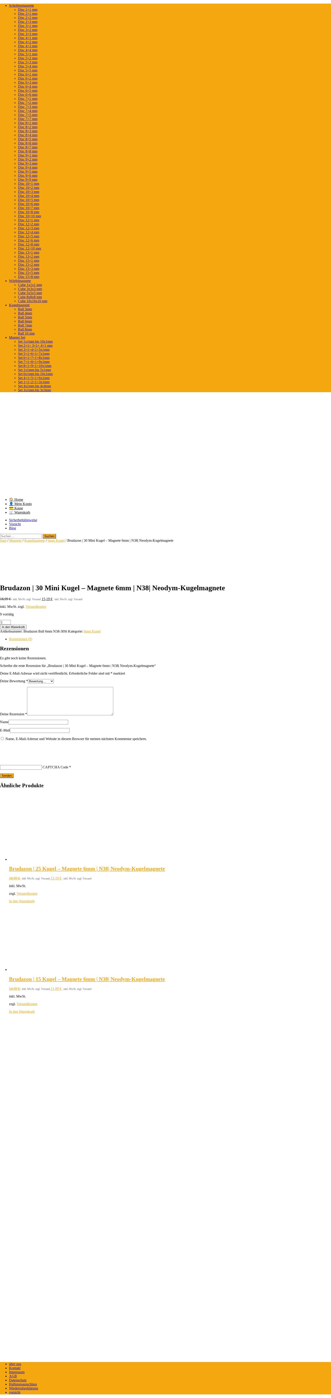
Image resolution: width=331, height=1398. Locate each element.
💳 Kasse (16, 508)
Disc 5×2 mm (27, 58)
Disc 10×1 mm (28, 184)
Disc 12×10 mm (29, 248)
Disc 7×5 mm (27, 115)
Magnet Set (17, 337)
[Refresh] (33, 749)
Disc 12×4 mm (28, 232)
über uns (15, 1364)
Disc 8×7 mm (27, 147)
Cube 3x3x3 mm (30, 289)
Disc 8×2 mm (27, 127)
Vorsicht (15, 524)
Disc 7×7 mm (27, 119)
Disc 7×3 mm (27, 107)
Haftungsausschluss (23, 1384)
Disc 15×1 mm (28, 260)
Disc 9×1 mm (27, 155)
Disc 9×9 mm (27, 179)
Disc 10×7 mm (28, 208)
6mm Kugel (56, 540)
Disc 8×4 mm (27, 135)
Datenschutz (18, 1380)
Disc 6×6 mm (27, 94)
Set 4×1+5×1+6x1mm (34, 378)
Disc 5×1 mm (27, 54)
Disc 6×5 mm (27, 90)
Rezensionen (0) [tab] (20, 639)
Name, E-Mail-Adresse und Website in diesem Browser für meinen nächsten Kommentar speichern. (76, 739)
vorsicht (14, 1392)
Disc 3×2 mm (27, 30)
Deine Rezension (13, 714)
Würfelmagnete (20, 281)
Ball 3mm (25, 309)
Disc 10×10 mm (29, 216)
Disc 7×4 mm (27, 111)
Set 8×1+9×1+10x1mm (34, 366)
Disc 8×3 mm (27, 131)
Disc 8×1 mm (27, 123)
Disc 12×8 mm (28, 244)
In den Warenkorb (13, 627)
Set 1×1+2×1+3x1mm (34, 382)
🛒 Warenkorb (19, 512)
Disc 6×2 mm (27, 78)
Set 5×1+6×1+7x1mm (34, 354)
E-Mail (5, 730)
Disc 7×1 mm (27, 99)
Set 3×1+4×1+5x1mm (34, 349)
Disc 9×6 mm (27, 175)
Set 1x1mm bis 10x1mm (35, 341)
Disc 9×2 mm (27, 159)
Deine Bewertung (14, 681)
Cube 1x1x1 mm (30, 285)
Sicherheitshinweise (23, 520)
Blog (12, 528)
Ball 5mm (25, 317)
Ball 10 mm (26, 333)
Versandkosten (35, 606)
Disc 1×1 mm (27, 9)
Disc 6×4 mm (27, 86)
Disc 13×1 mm (28, 252)
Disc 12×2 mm (28, 224)
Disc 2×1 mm (27, 14)
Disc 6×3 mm (27, 82)
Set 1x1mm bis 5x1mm (34, 370)
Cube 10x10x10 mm (32, 301)
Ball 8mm (25, 329)
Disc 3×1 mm (27, 26)
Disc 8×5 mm (27, 139)
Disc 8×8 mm (27, 151)
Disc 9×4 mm (27, 167)
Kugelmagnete (19, 305)
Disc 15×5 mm (28, 273)
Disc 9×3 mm (27, 163)
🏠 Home (16, 499)
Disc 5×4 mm (27, 66)
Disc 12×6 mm (28, 240)
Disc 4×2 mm (27, 42)
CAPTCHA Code (55, 767)
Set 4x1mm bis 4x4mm (34, 386)
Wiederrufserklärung (23, 1388)
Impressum (17, 1372)
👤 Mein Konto (20, 504)
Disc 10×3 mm (28, 192)
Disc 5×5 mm (27, 70)
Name (4, 722)
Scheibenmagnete (21, 5)
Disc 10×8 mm (28, 212)
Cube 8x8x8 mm (30, 297)
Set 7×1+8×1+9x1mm (34, 362)
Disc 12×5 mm (28, 236)
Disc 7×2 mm (27, 103)
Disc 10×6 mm (28, 204)
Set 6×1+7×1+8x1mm (34, 358)
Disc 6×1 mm (27, 74)
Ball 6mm (25, 321)
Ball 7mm (25, 325)
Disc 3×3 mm (27, 34)
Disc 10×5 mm (28, 200)
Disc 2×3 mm (27, 22)
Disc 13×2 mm (28, 256)
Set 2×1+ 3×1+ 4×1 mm (35, 345)
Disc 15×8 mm (28, 277)
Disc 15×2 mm (28, 264)
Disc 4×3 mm (27, 46)
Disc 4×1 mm (27, 38)
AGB (13, 1376)
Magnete (15, 540)
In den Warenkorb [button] (22, 901)
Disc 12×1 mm (28, 220)
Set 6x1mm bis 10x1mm (35, 374)
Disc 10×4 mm (28, 196)
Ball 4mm (25, 313)
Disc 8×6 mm (27, 143)
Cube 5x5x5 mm (30, 293)
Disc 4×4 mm (27, 50)
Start (3, 540)
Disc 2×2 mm (27, 18)
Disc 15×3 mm (28, 269)
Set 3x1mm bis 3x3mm (34, 390)
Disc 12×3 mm (28, 228)
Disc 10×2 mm (28, 188)
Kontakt (14, 1368)
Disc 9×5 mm (27, 171)
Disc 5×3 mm (27, 62)
